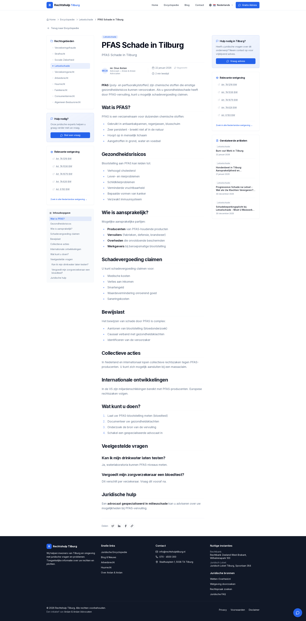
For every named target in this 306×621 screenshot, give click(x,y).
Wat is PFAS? (57, 218)
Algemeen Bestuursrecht (67, 102)
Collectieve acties (59, 244)
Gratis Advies (249, 5)
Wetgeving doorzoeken (222, 584)
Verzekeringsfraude (65, 47)
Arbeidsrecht (61, 78)
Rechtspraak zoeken (221, 589)
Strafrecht (60, 53)
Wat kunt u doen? (59, 254)
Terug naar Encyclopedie (65, 28)
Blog (187, 5)
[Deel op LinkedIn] (119, 525)
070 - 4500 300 (167, 556)
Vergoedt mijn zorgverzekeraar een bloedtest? (71, 271)
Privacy (223, 609)
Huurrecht (60, 84)
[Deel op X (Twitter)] (112, 525)
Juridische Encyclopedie (114, 552)
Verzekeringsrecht (64, 72)
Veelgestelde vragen (61, 259)
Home (155, 5)
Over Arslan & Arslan (111, 572)
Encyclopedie (171, 5)
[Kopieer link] (132, 525)
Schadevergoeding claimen (65, 234)
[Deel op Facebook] (125, 525)
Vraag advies (237, 61)
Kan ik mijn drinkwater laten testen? (70, 264)
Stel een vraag (72, 135)
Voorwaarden (238, 609)
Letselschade (62, 65)
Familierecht (61, 90)
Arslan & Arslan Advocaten (78, 611)
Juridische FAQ (218, 594)
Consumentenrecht (65, 96)
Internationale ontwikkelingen (65, 249)
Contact (199, 5)
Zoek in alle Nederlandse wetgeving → (69, 199)
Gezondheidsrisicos (60, 223)
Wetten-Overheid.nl (220, 579)
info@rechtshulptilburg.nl (172, 551)
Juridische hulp (58, 278)
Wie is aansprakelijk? (61, 229)
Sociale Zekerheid (64, 59)
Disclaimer (254, 609)
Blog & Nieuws (108, 557)
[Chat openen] (297, 612)
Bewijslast (55, 239)
